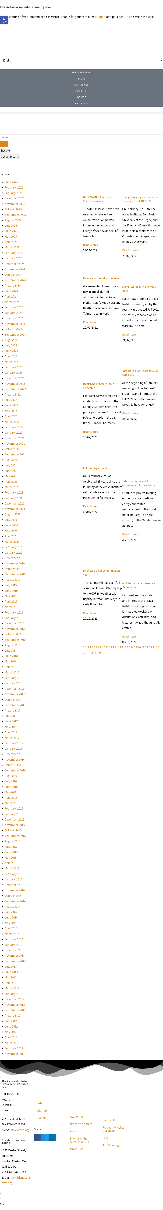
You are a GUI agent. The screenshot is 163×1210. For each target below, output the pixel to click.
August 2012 (13, 1015)
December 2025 (15, 198)
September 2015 (15, 836)
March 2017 (12, 738)
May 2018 (11, 661)
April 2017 (11, 732)
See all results (10, 156)
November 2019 (15, 563)
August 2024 (13, 285)
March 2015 (12, 868)
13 (114, 647)
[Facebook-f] (4, 123)
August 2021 (13, 460)
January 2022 (13, 432)
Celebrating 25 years (95, 468)
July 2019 (11, 585)
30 (99, 653)
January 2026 (13, 193)
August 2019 (12, 579)
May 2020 (11, 531)
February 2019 (14, 612)
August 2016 (12, 776)
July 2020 (11, 520)
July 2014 (11, 912)
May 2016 (11, 792)
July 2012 (11, 1021)
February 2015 (14, 874)
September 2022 (15, 389)
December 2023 (14, 318)
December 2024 (14, 264)
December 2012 (14, 999)
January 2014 (13, 945)
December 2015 (14, 819)
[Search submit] (4, 144)
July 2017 (11, 716)
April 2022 (11, 416)
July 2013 (11, 966)
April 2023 (11, 356)
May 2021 (11, 476)
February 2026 (14, 187)
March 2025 (12, 247)
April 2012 (11, 1037)
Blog (105, 1138)
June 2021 (11, 471)
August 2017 (13, 710)
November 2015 (15, 825)
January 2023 (13, 372)
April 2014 (11, 928)
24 (154, 647)
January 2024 (13, 313)
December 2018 (14, 623)
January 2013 (13, 994)
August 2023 (13, 340)
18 (132, 647)
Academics (77, 1116)
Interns (42, 1103)
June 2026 (11, 182)
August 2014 (12, 906)
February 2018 (14, 678)
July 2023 (11, 345)
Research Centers (81, 1124)
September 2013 (15, 961)
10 (103, 647)
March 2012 (12, 1043)
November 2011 (15, 1054)
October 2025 (13, 209)
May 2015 (11, 857)
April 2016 (11, 797)
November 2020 (15, 509)
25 (157, 647)
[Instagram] (13, 123)
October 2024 (13, 274)
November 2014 (15, 890)
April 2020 (11, 536)
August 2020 (13, 514)
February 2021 (14, 492)
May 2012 (11, 1032)
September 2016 (15, 770)
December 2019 (14, 558)
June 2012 (11, 1026)
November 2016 (15, 759)
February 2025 (14, 253)
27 (88, 653)
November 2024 (15, 269)
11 (107, 647)
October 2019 (13, 569)
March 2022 (12, 422)
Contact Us (109, 1120)
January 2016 (13, 814)
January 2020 (13, 552)
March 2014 (12, 934)
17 (128, 647)
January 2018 (13, 683)
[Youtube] (21, 123)
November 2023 (15, 324)
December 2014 (14, 885)
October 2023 (13, 329)
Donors (41, 1118)
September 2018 (15, 640)
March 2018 (12, 672)
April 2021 (11, 481)
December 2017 (14, 688)
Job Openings (111, 1145)
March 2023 (12, 362)
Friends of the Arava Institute (79, 1140)
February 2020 (14, 547)
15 (121, 647)
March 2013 (12, 988)
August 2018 (12, 645)
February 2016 (14, 808)
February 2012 (14, 1048)
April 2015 (11, 863)
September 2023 (15, 334)
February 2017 (14, 743)
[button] (81, 113)
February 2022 (14, 427)
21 (142, 647)
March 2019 (12, 607)
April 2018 (11, 667)
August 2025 (13, 220)
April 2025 (11, 242)
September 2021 (15, 454)
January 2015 (13, 879)
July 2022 (11, 400)
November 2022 (15, 383)
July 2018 (11, 650)
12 (110, 647)
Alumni (42, 1110)
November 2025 (15, 204)
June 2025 (11, 231)
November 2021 (15, 443)
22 (146, 647)
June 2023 (11, 351)
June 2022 (11, 405)
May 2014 (11, 923)
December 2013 (14, 950)
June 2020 (11, 525)
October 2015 (13, 830)
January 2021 (13, 498)
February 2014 (14, 939)
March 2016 (12, 803)
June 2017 (11, 721)
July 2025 (11, 225)
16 (125, 647)
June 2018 (11, 656)
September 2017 (15, 705)
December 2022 (15, 378)
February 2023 (14, 367)
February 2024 (14, 307)
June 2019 (11, 590)
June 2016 (11, 787)
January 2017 (13, 748)
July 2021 (11, 465)
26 (84, 653)
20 (139, 647)
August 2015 (13, 841)
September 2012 (15, 1010)
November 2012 (15, 1005)
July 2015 (11, 847)
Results (6, 150)
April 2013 (11, 983)
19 (135, 647)
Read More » (91, 245)
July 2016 (11, 781)
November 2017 (15, 694)
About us (76, 1131)
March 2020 (12, 541)
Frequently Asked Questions (114, 1129)
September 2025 (15, 215)
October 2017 (13, 699)
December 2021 (14, 438)
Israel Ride (76, 1149)
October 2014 (13, 896)
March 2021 (12, 487)
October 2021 (13, 449)
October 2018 (13, 634)
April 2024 (11, 296)
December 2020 (14, 503)
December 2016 (14, 754)
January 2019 (13, 618)
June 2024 (11, 291)
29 (95, 653)
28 (92, 653)
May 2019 (11, 596)
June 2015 (11, 852)
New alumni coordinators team (101, 278)
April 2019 (11, 601)
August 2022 (13, 394)
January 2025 (13, 258)
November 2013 (15, 955)
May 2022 (11, 411)
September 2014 (15, 901)
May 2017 (11, 727)
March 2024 (12, 302)
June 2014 (11, 917)
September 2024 (15, 280)
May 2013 (11, 977)
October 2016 (13, 765)
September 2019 (15, 574)
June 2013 (11, 972)
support (100, 17)
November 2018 (15, 629)
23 (150, 647)
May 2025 (11, 236)
